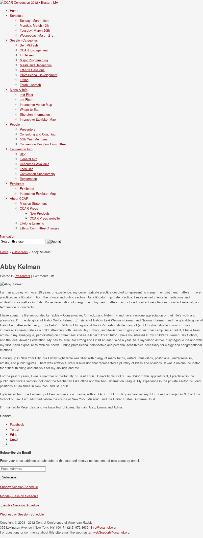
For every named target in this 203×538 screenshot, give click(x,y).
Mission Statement (33, 203)
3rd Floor (26, 99)
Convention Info (21, 149)
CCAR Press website (45, 218)
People (15, 124)
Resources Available (34, 163)
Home (4, 251)
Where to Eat (29, 109)
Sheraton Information (35, 114)
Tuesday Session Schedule (19, 505)
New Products (40, 213)
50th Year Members (34, 139)
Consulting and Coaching (37, 134)
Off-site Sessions (32, 69)
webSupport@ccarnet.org (111, 532)
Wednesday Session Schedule (22, 514)
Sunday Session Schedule (19, 486)
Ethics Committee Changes (39, 228)
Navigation (7, 236)
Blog (23, 154)
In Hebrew (27, 55)
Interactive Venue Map (36, 104)
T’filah (24, 79)
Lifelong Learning (32, 223)
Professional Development (38, 74)
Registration (28, 178)
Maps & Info (18, 89)
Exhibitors (17, 183)
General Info (28, 159)
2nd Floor (26, 94)
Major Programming (34, 60)
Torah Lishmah (30, 84)
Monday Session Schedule (19, 495)
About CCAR (19, 198)
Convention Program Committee (43, 144)
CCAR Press (29, 208)
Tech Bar (26, 168)
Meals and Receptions (36, 65)
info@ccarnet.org (103, 527)
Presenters (27, 129)
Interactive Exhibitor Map (38, 119)
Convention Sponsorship (37, 173)
